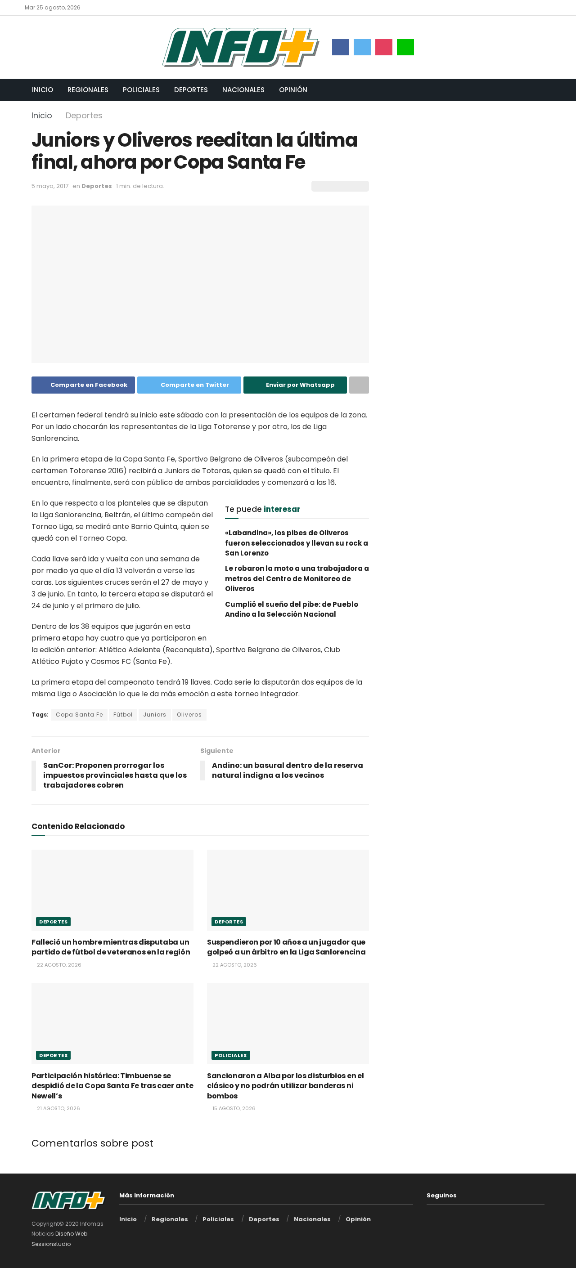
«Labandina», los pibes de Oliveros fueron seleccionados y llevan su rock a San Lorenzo (296, 543)
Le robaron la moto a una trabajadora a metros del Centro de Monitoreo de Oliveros (297, 578)
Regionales (88, 89)
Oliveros (189, 714)
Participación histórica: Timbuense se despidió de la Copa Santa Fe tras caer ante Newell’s (112, 1086)
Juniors (154, 714)
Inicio (42, 89)
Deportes (191, 89)
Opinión (293, 89)
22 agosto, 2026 (58, 964)
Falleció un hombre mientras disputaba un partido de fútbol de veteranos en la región (111, 947)
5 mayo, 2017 (50, 186)
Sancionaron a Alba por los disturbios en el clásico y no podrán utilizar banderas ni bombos (285, 1086)
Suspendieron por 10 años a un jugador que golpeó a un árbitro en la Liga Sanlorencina (286, 947)
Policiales (141, 89)
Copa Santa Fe (79, 714)
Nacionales (243, 89)
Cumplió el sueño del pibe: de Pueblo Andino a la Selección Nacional (291, 609)
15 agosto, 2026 (233, 1108)
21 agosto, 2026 (58, 1108)
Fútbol (123, 714)
